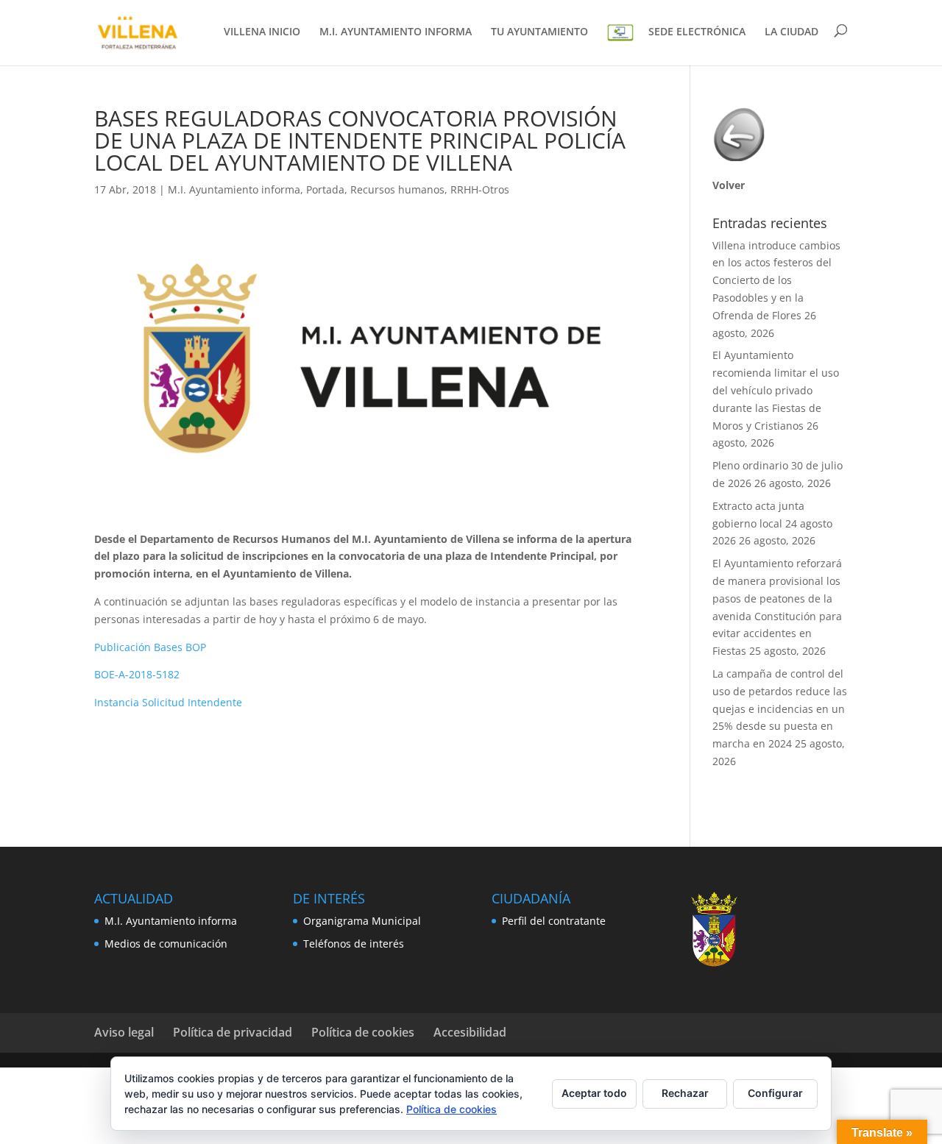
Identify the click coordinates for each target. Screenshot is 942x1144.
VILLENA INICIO (262, 32)
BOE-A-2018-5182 (137, 674)
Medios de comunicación (166, 944)
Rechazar (685, 1093)
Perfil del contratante (554, 921)
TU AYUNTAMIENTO (539, 32)
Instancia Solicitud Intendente (168, 702)
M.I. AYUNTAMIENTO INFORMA (395, 32)
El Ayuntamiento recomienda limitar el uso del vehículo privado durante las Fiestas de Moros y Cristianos (775, 390)
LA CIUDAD (791, 32)
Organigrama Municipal (362, 921)
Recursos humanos (397, 189)
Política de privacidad (232, 1032)
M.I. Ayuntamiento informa (234, 189)
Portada (325, 189)
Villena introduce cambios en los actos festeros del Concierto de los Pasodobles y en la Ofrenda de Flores (776, 280)
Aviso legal (124, 1032)
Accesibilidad (469, 1032)
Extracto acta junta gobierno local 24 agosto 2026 (772, 523)
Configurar (775, 1093)
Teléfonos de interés (353, 944)
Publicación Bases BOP (150, 647)
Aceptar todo (594, 1093)
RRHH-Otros (479, 189)
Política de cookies (362, 1032)
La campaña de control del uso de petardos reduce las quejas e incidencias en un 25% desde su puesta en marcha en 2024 (779, 708)
